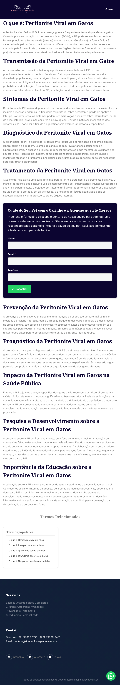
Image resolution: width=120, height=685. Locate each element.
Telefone (13, 270)
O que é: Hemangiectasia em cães (26, 540)
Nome (11, 238)
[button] (111, 676)
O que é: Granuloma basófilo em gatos (28, 555)
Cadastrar (19, 289)
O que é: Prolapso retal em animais (26, 545)
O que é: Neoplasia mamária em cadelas (29, 561)
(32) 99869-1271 (27, 637)
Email (12, 254)
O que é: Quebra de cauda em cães (27, 550)
